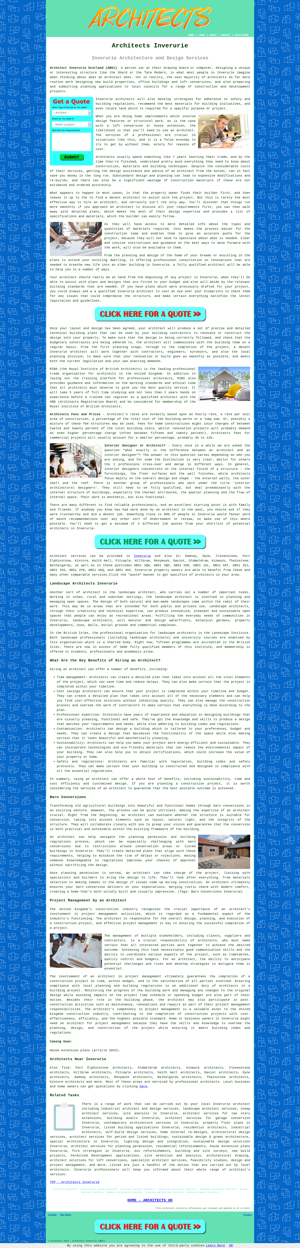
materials (141, 229)
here (143, 1086)
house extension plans (230, 1146)
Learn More (215, 1245)
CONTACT (225, 35)
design (55, 337)
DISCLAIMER (241, 35)
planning (57, 356)
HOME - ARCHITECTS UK (150, 1200)
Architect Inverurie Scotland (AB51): (84, 68)
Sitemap (52, 1215)
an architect (74, 669)
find (65, 1067)
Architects (105, 157)
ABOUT (213, 35)
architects (125, 99)
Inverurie (142, 556)
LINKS (201, 35)
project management (140, 923)
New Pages (65, 1215)
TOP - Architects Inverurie (74, 1182)
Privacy (247, 1215)
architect (113, 77)
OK (231, 1245)
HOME (191, 35)
